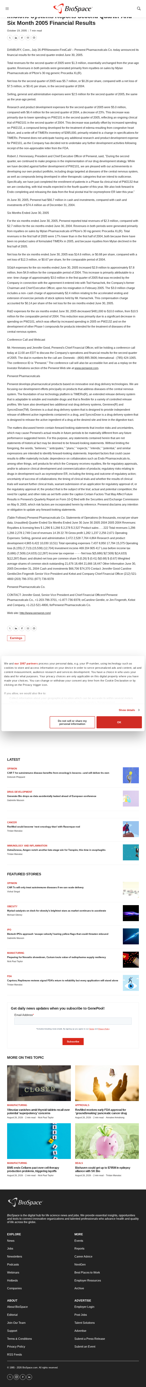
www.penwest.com (86, 368)
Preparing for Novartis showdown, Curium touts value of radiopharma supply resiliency (56, 957)
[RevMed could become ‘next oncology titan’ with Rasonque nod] (131, 829)
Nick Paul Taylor (15, 961)
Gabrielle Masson (15, 800)
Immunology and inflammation (27, 845)
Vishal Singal (13, 891)
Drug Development (19, 792)
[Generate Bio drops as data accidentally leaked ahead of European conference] (131, 799)
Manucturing (15, 953)
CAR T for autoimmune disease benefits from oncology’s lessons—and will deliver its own (58, 772)
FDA (9, 976)
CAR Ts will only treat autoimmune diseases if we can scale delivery (45, 887)
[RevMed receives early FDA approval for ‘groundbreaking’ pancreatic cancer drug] (107, 1083)
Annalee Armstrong (115, 1117)
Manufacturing (17, 1105)
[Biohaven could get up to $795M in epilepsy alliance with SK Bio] (107, 1141)
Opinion (12, 768)
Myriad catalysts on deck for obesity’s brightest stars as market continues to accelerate (56, 910)
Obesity (12, 906)
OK (119, 722)
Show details (127, 710)
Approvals (82, 1105)
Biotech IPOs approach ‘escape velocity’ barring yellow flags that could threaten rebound (57, 933)
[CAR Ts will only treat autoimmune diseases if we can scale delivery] (131, 890)
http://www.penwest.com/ (35, 613)
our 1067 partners (26, 663)
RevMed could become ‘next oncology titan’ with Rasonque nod (43, 826)
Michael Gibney (14, 915)
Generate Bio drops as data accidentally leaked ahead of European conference (51, 796)
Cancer (12, 822)
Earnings (16, 638)
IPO (9, 929)
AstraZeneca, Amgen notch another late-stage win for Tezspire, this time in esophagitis (56, 849)
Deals (79, 1163)
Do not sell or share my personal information (72, 722)
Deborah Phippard (16, 777)
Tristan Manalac (15, 831)
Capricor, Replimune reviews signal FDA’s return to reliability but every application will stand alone (62, 980)
